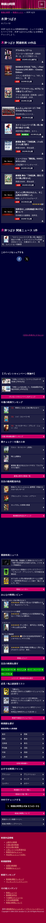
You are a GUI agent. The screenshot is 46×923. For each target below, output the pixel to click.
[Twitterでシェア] (26, 259)
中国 (3, 752)
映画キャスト (18, 12)
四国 (25, 752)
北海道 (4, 743)
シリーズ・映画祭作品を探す (22, 678)
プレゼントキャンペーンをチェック (22, 397)
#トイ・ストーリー (35, 670)
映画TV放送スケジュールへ (22, 718)
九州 (3, 757)
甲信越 (4, 748)
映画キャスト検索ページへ (12, 819)
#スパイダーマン (8, 670)
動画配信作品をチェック (22, 516)
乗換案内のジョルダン (15, 909)
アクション (6, 774)
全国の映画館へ (22, 763)
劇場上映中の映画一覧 (22, 476)
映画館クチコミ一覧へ (22, 790)
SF (3, 779)
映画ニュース (11, 893)
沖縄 (25, 757)
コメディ (5, 783)
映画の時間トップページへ (12, 824)
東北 (25, 743)
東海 (25, 739)
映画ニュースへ (22, 589)
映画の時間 (5, 12)
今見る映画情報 (12, 900)
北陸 (25, 748)
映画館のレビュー (13, 868)
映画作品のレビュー (14, 852)
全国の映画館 (11, 866)
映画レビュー (22, 658)
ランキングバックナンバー (17, 882)
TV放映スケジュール (14, 898)
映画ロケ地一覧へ (22, 794)
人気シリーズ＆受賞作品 (16, 850)
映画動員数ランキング (15, 879)
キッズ (26, 779)
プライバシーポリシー (35, 909)
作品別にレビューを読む (16, 855)
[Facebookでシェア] (19, 259)
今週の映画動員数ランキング (12, 436)
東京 (3, 734)
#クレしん (21, 670)
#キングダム (6, 674)
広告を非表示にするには (33, 335)
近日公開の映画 (12, 847)
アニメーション (30, 774)
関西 (3, 739)
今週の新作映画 (12, 845)
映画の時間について (22, 813)
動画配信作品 (11, 895)
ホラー (26, 783)
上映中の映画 (11, 842)
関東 (25, 734)
